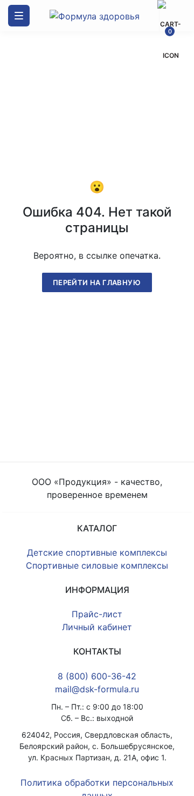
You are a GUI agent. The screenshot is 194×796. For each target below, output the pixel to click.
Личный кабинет (97, 627)
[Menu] (19, 15)
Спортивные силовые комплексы (97, 565)
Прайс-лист (97, 614)
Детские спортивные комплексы (97, 552)
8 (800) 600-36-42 (97, 676)
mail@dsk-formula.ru (97, 689)
